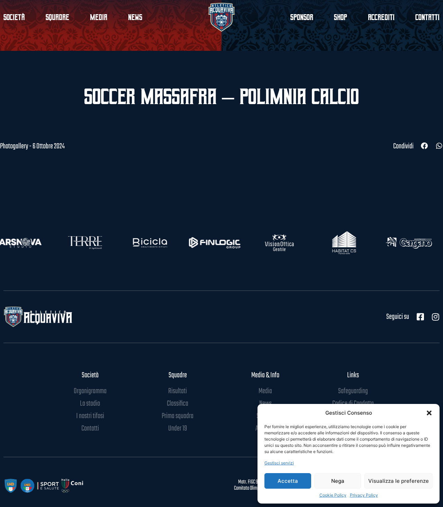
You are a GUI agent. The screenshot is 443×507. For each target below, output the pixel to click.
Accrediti (381, 17)
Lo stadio (90, 403)
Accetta (288, 481)
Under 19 (177, 428)
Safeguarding (353, 391)
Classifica (177, 403)
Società (90, 375)
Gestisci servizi (279, 462)
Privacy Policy (364, 495)
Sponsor (301, 17)
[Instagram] (435, 317)
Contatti (427, 17)
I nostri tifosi (90, 416)
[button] (429, 412)
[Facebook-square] (420, 317)
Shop (340, 17)
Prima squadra (177, 416)
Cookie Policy (332, 495)
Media (98, 17)
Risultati (177, 391)
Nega (337, 481)
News (135, 17)
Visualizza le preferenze (398, 481)
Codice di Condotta (353, 403)
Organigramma (90, 391)
